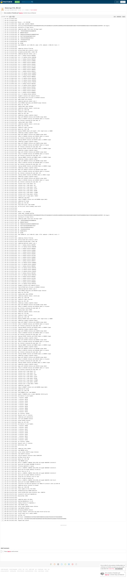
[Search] (32, 2)
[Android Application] (65, 564)
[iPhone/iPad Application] (58, 564)
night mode (31, 569)
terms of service (20, 571)
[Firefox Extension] (54, 564)
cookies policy (13, 571)
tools (26, 569)
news (45, 569)
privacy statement (5, 571)
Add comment (34, 10)
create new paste (4, 569)
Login (117, 2)
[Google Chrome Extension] (51, 564)
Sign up (123, 2)
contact (46, 571)
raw (114, 16)
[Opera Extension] (72, 564)
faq (23, 569)
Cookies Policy (111, 568)
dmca (36, 571)
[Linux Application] (76, 564)
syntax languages (13, 569)
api (36, 569)
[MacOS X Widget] (69, 564)
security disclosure (29, 571)
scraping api (40, 569)
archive (20, 569)
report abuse (41, 571)
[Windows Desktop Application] (62, 564)
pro (48, 569)
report (123, 16)
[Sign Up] (102, 573)
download (119, 16)
